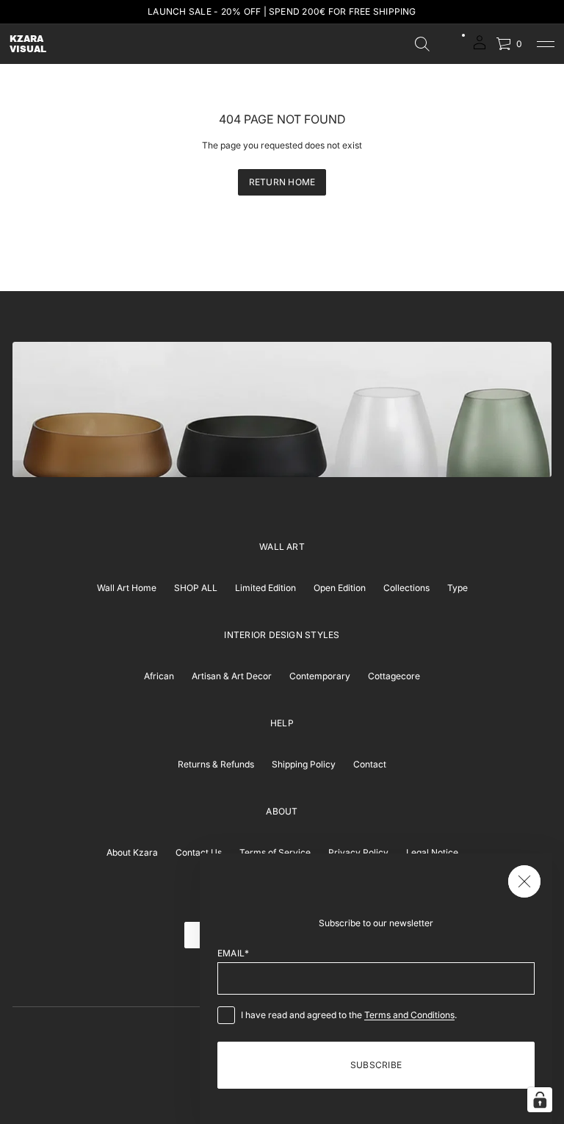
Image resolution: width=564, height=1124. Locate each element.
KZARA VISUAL (28, 44)
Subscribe (376, 1064)
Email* (233, 953)
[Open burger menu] (545, 44)
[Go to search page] (422, 44)
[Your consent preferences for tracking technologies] (539, 1099)
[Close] (524, 881)
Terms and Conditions (409, 1014)
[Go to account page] (479, 47)
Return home (282, 181)
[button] (422, 44)
